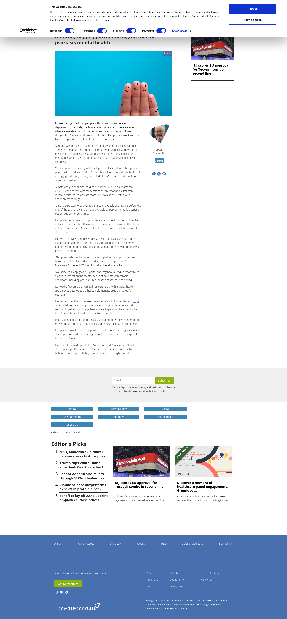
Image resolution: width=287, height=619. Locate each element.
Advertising (152, 579)
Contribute (175, 573)
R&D (164, 543)
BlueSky (66, 592)
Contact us (152, 586)
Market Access (85, 543)
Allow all (253, 8)
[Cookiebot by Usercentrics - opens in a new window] (28, 30)
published (101, 187)
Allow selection (253, 19)
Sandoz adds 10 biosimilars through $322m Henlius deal (83, 476)
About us (151, 573)
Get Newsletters (68, 584)
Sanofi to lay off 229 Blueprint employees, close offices (84, 497)
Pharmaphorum (79, 607)
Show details (179, 30)
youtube (56, 592)
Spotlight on (226, 543)
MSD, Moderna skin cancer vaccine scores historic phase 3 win (83, 456)
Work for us (207, 579)
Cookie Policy (177, 579)
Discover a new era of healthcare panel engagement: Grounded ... (202, 487)
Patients (141, 543)
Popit (136, 301)
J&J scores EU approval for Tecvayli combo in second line (211, 69)
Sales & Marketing (192, 543)
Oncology (115, 543)
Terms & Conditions (211, 573)
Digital (57, 543)
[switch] (102, 30)
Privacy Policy (176, 586)
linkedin (61, 592)
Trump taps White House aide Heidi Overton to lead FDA (81, 467)
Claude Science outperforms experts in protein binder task (83, 489)
